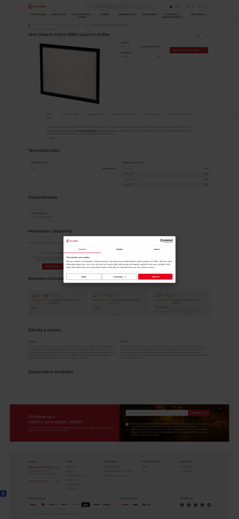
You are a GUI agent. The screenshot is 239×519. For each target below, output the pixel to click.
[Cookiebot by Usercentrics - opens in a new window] (162, 241)
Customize (118, 277)
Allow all (155, 277)
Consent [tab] (82, 249)
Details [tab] (120, 249)
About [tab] (157, 249)
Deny (84, 277)
